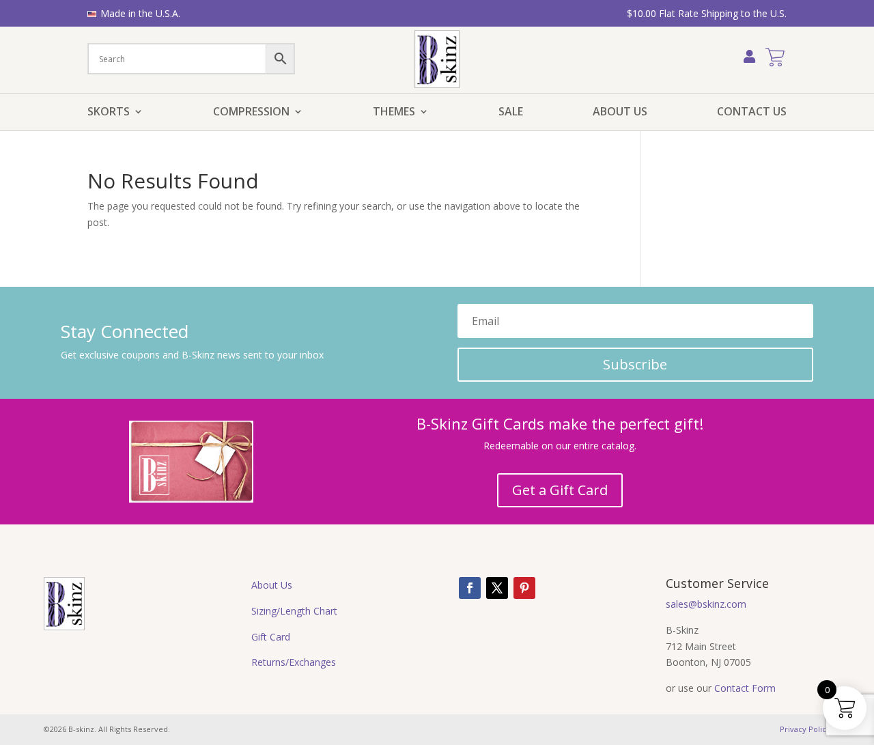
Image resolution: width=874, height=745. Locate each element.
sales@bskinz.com (706, 604)
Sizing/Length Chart (294, 610)
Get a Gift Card (560, 490)
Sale (510, 113)
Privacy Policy (805, 729)
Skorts (108, 113)
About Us (620, 113)
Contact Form (745, 687)
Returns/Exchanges (293, 662)
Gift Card (270, 636)
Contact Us (752, 113)
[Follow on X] (497, 588)
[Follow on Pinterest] (524, 588)
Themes (394, 113)
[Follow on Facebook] (470, 588)
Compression (251, 113)
